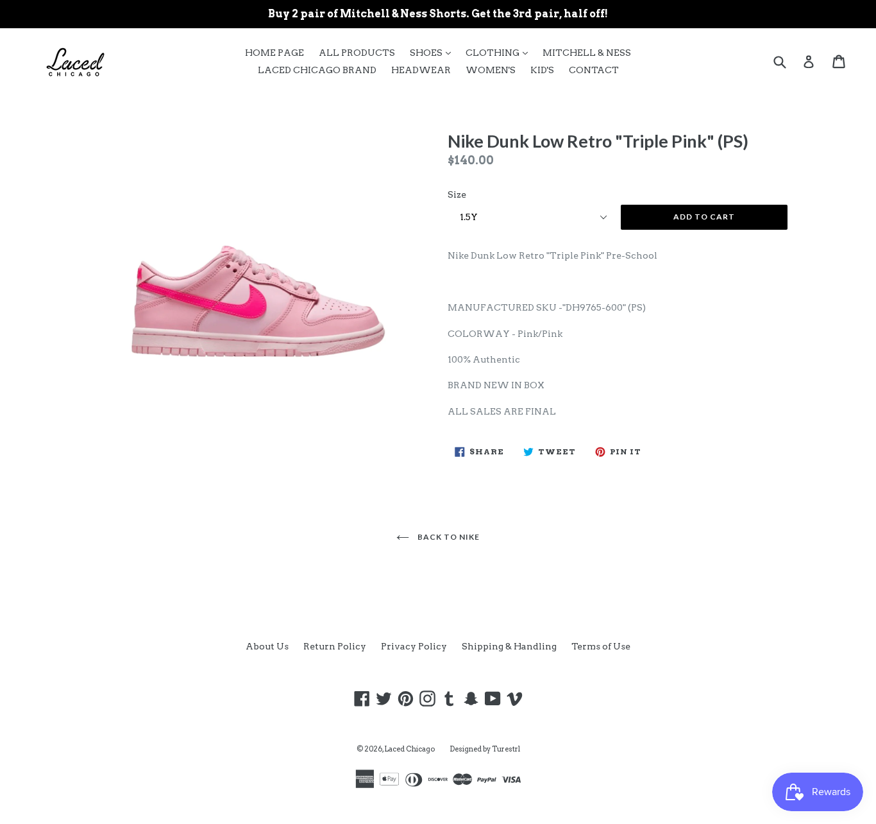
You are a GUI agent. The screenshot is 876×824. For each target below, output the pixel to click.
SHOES (433, 52)
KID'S (542, 70)
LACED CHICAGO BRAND (317, 70)
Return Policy (334, 646)
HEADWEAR (421, 70)
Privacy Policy (414, 646)
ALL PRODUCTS (357, 52)
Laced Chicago (409, 748)
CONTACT (594, 70)
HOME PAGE (274, 52)
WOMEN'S (491, 70)
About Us (267, 646)
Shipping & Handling (509, 646)
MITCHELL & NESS (587, 52)
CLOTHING (500, 52)
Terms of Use (600, 646)
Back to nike (447, 537)
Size (457, 194)
